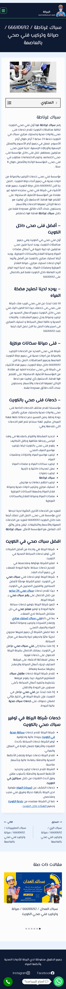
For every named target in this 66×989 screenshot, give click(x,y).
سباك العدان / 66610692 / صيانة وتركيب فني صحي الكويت (35, 912)
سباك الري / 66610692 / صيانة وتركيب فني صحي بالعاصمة (51, 832)
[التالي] (9, 899)
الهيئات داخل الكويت (35, 806)
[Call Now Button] (8, 981)
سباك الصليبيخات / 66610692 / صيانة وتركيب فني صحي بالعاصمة (15, 832)
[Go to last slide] (56, 899)
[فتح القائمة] (3, 11)
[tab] (40, 929)
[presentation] (33, 887)
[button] (58, 981)
